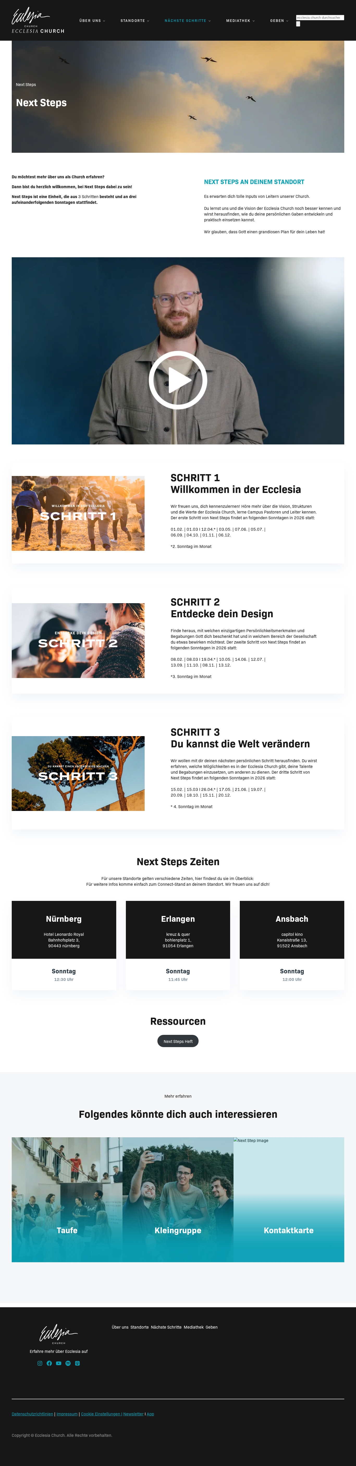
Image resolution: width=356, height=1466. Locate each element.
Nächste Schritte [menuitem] (186, 20)
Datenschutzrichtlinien (32, 1413)
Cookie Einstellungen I (101, 1413)
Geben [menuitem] (277, 20)
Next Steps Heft (178, 1041)
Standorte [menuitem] (133, 20)
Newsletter (133, 1413)
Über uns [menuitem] (90, 20)
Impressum (67, 1413)
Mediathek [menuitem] (238, 20)
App (150, 1413)
